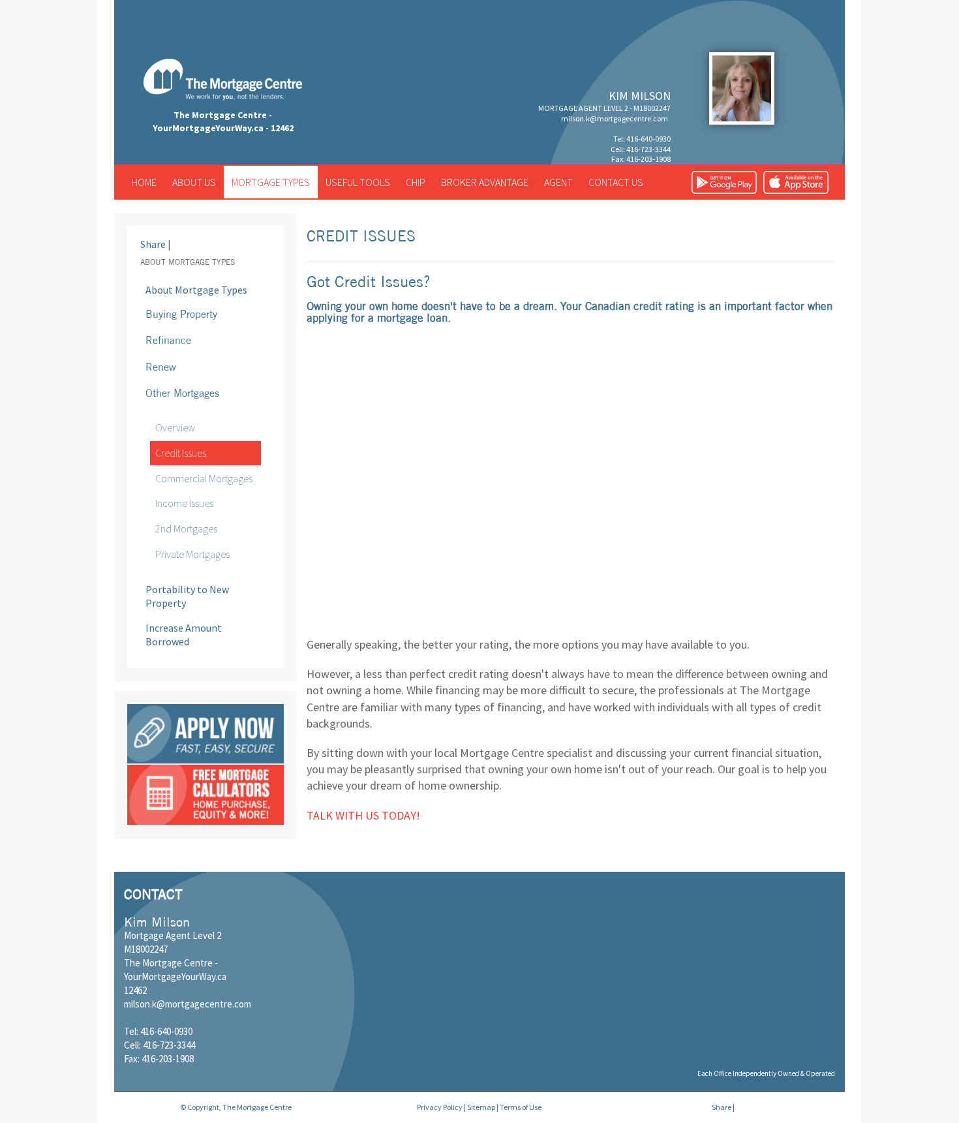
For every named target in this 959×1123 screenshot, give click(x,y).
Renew (160, 366)
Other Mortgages (182, 392)
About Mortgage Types (196, 289)
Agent (558, 182)
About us (194, 182)
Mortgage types (271, 182)
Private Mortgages (192, 554)
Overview (175, 427)
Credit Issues (180, 452)
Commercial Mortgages (203, 478)
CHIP (415, 182)
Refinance (168, 339)
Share (153, 244)
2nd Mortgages (186, 528)
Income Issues (184, 503)
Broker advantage (484, 182)
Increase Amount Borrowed (183, 634)
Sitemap (481, 1107)
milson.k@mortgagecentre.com (614, 118)
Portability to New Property (187, 596)
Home (144, 182)
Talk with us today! (363, 815)
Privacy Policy (440, 1107)
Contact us (615, 182)
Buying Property (181, 313)
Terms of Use (520, 1107)
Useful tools (358, 182)
